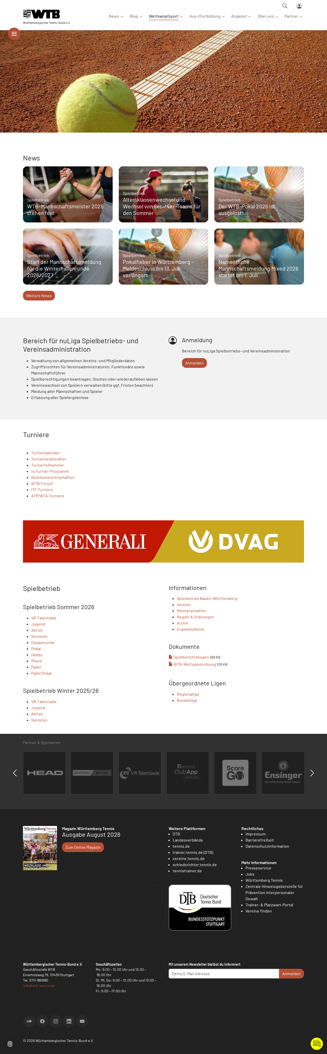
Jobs (250, 874)
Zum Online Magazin (83, 847)
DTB (176, 833)
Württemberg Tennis (264, 880)
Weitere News (39, 295)
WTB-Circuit (42, 483)
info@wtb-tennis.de (38, 985)
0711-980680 (38, 980)
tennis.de (181, 846)
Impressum (256, 833)
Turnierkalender (45, 452)
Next (312, 773)
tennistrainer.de (187, 870)
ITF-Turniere (42, 489)
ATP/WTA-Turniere (47, 495)
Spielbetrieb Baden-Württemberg (207, 598)
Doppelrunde (43, 642)
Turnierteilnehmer (47, 465)
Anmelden (194, 362)
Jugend (38, 623)
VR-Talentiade (43, 617)
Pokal (36, 648)
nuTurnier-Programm (50, 471)
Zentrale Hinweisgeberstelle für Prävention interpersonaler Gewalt (274, 892)
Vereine (184, 604)
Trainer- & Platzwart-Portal (269, 904)
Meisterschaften (191, 610)
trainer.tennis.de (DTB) (193, 852)
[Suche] (284, 5)
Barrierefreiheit (260, 839)
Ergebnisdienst (191, 629)
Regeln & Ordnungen (195, 616)
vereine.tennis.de (189, 858)
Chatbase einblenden (317, 1044)
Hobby (36, 654)
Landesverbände (188, 839)
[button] (10, 1043)
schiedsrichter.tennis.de (195, 864)
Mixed (36, 660)
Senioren (39, 636)
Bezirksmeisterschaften (53, 477)
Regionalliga (188, 694)
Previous (15, 773)
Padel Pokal (41, 673)
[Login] (299, 6)
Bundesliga (187, 700)
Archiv (182, 622)
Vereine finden (259, 910)
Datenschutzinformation (267, 846)
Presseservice (258, 867)
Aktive (37, 630)
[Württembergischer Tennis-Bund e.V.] (47, 14)
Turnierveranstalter (48, 458)
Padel (36, 666)
